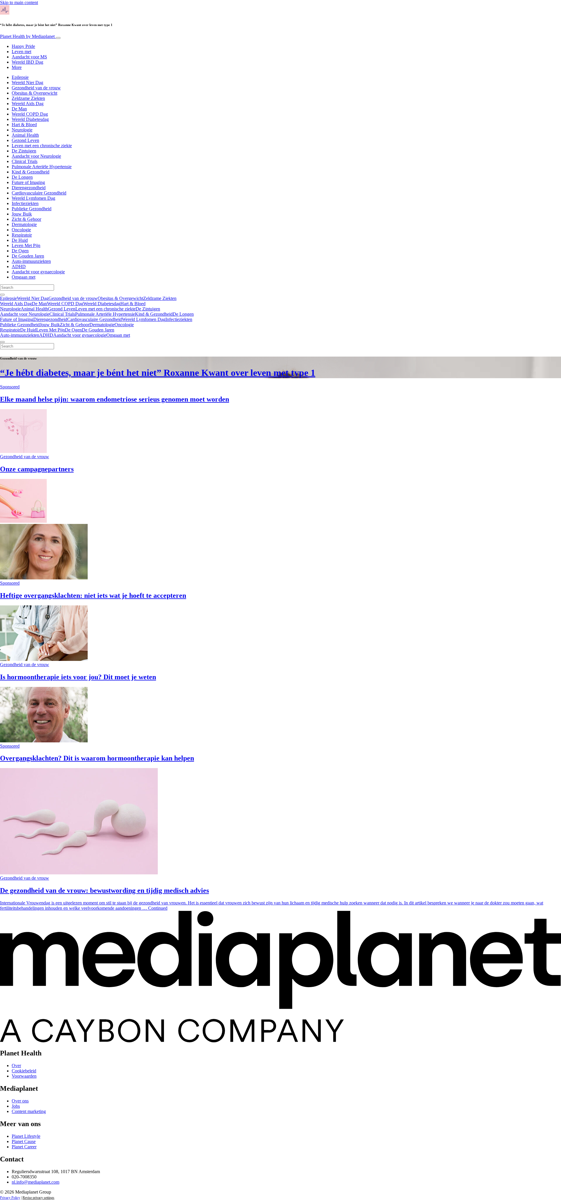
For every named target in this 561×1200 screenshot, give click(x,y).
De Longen (22, 177)
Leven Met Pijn (26, 245)
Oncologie (21, 229)
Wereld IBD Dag (27, 62)
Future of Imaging (28, 182)
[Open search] (2, 295)
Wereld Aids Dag (28, 103)
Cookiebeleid (24, 1070)
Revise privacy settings (38, 1198)
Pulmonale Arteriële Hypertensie (42, 166)
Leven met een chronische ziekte (42, 145)
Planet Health (27, 36)
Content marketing (29, 1111)
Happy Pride (23, 46)
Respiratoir (22, 234)
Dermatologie (24, 224)
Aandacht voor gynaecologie (38, 271)
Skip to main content (19, 2)
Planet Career (24, 1146)
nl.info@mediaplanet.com (35, 1182)
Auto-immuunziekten (31, 261)
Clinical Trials (24, 161)
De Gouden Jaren (28, 255)
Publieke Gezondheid (31, 208)
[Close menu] (2, 342)
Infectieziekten (25, 203)
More (17, 67)
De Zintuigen (24, 150)
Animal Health (25, 135)
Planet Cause (24, 1141)
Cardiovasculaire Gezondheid (39, 192)
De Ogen (20, 250)
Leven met (21, 51)
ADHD (19, 266)
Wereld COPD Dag (30, 114)
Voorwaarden (24, 1076)
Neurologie (22, 129)
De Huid (20, 240)
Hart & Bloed (24, 124)
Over (16, 1065)
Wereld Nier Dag (27, 82)
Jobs (16, 1106)
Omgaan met (23, 277)
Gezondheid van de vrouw (36, 87)
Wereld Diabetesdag (30, 119)
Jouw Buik (22, 213)
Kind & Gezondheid (30, 171)
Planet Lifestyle (26, 1136)
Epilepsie (20, 77)
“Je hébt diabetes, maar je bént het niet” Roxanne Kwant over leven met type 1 (157, 372)
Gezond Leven (25, 140)
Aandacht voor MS (29, 56)
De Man (19, 108)
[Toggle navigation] (58, 38)
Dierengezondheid (29, 187)
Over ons (20, 1100)
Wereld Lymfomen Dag (33, 198)
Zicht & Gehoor (26, 219)
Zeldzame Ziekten (28, 98)
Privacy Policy (10, 1198)
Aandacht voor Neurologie (36, 156)
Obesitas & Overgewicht (34, 93)
